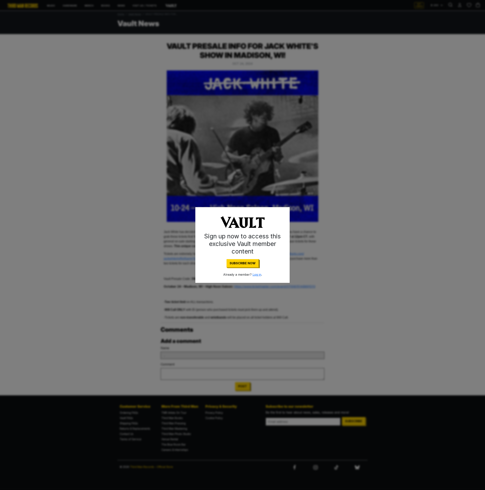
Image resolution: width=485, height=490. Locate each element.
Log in (257, 274)
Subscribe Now (243, 263)
